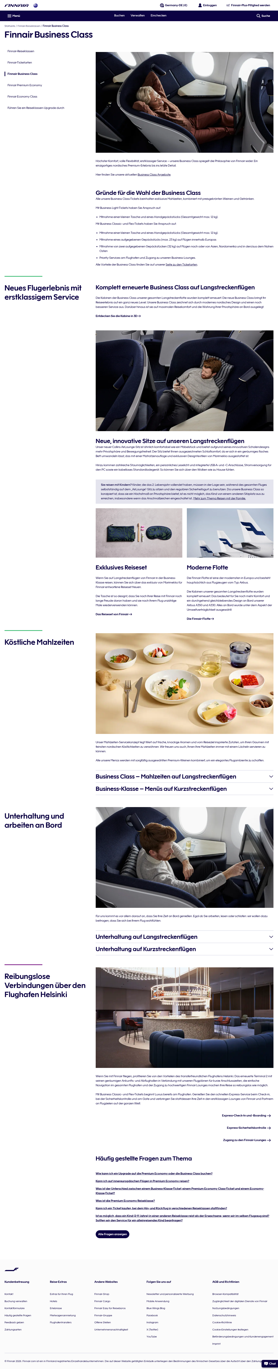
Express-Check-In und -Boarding (244, 1115)
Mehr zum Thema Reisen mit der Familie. (219, 498)
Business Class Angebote (154, 174)
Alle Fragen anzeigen (112, 1234)
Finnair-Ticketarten (20, 62)
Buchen (119, 15)
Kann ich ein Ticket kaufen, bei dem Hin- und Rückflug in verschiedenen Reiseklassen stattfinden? (161, 1208)
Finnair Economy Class (22, 96)
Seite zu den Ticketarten (181, 264)
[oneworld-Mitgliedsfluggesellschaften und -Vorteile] (35, 5)
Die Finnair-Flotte (198, 619)
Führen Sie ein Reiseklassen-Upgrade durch (36, 108)
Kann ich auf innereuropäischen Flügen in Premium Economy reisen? (142, 1181)
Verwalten (138, 15)
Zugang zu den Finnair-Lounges (245, 1140)
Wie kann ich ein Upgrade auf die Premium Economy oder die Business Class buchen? (154, 1173)
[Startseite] (17, 5)
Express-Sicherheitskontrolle (247, 1128)
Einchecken (158, 15)
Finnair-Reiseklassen (29, 25)
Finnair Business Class (21, 74)
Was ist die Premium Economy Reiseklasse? (125, 1200)
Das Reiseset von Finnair (112, 614)
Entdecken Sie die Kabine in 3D (116, 316)
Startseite (10, 25)
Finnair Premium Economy (25, 85)
